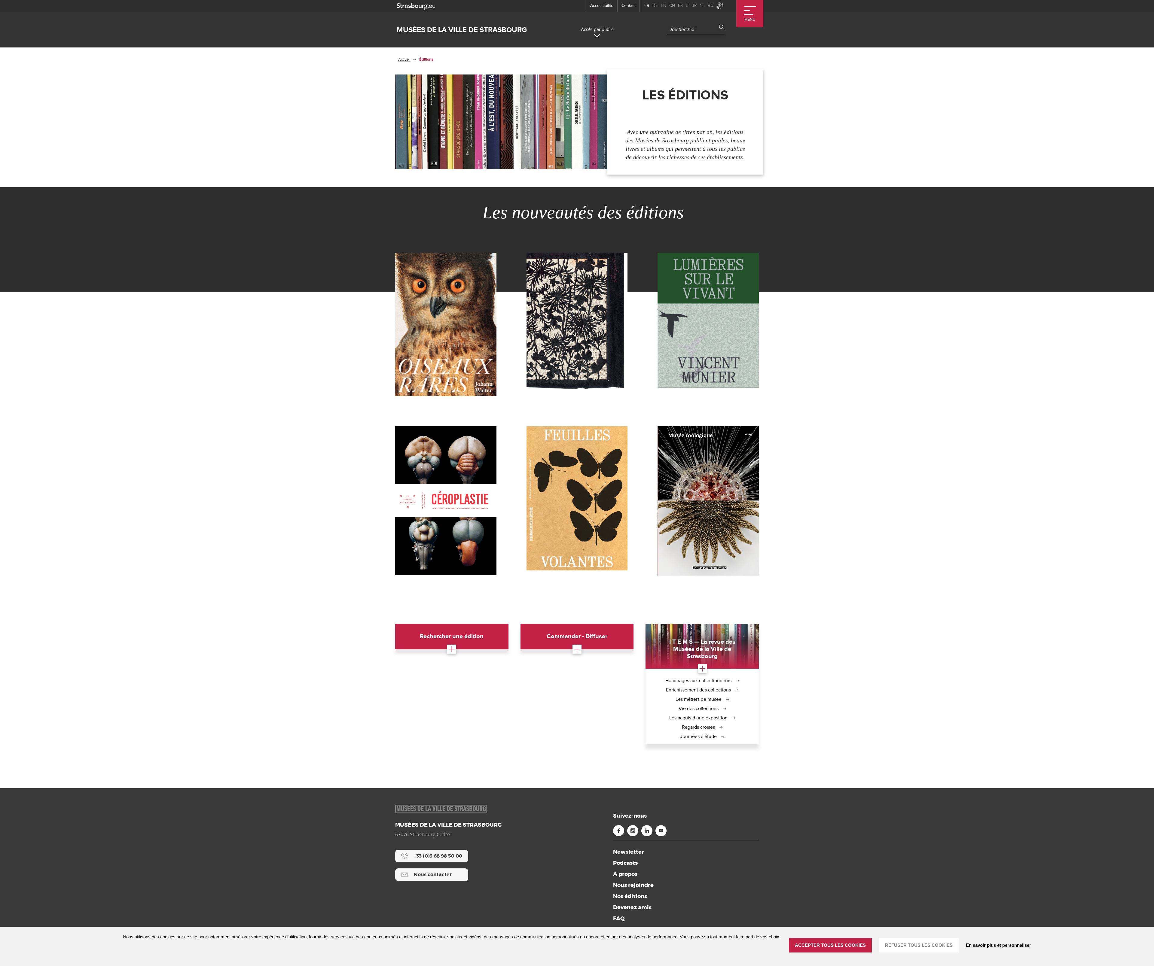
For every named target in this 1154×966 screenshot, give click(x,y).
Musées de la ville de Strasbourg (462, 30)
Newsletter (628, 852)
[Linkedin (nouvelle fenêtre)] (646, 830)
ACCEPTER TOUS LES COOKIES (830, 945)
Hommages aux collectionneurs (698, 681)
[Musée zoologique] (708, 501)
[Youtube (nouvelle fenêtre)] (661, 830)
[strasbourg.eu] (416, 5)
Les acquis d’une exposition (698, 718)
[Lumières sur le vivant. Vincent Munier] (708, 320)
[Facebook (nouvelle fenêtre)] (618, 830)
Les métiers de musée (699, 699)
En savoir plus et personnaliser (998, 945)
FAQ (619, 918)
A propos (625, 874)
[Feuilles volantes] (577, 498)
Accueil (404, 59)
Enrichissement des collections (698, 690)
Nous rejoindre (633, 885)
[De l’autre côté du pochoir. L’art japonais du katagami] (577, 322)
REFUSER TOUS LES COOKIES (919, 945)
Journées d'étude (698, 737)
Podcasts (625, 863)
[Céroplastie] (445, 500)
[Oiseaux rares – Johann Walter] (445, 324)
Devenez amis (632, 907)
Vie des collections (699, 709)
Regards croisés (698, 727)
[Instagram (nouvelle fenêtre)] (632, 830)
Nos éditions (630, 896)
